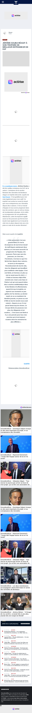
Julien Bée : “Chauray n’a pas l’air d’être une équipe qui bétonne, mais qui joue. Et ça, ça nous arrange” (16, 643)
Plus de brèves (25, 623)
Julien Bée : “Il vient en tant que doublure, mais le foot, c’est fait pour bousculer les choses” (17, 676)
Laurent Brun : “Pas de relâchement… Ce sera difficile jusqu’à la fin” (16, 637)
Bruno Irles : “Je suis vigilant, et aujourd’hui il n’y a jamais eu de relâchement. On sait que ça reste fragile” (16, 665)
